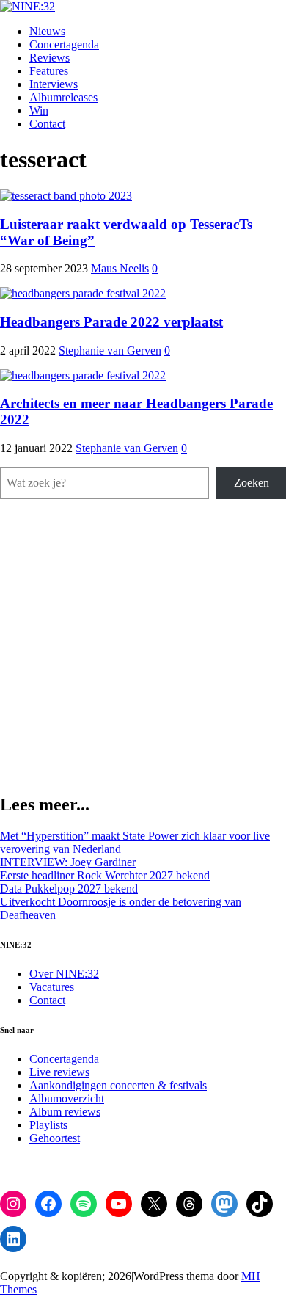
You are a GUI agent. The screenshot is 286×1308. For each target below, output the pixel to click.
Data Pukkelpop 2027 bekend (69, 888)
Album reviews (64, 1111)
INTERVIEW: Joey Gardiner (68, 862)
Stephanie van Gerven (110, 350)
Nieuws (47, 31)
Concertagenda (64, 44)
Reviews (49, 57)
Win (38, 110)
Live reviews (59, 1072)
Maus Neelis (120, 268)
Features (48, 71)
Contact (47, 123)
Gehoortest (54, 1138)
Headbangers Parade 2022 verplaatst (111, 322)
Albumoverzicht (66, 1098)
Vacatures (51, 987)
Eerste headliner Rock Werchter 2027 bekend (105, 875)
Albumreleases (63, 97)
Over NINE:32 (64, 973)
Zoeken (251, 482)
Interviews (53, 84)
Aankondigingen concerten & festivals (118, 1085)
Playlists (48, 1125)
